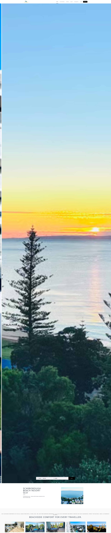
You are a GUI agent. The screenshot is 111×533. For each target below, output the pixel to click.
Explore (71, 1)
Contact (81, 1)
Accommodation (62, 1)
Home (57, 1)
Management (76, 1)
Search (72, 478)
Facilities (67, 1)
